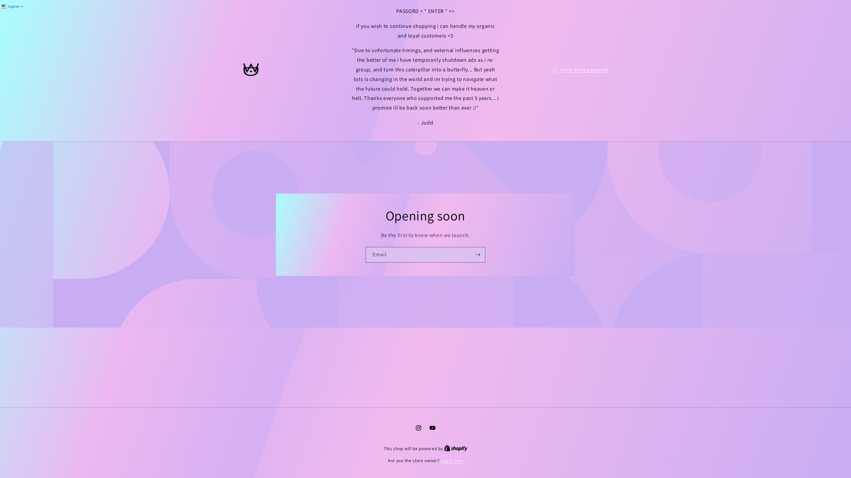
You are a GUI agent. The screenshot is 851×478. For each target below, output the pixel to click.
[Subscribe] (477, 255)
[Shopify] (455, 448)
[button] (580, 70)
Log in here (452, 460)
